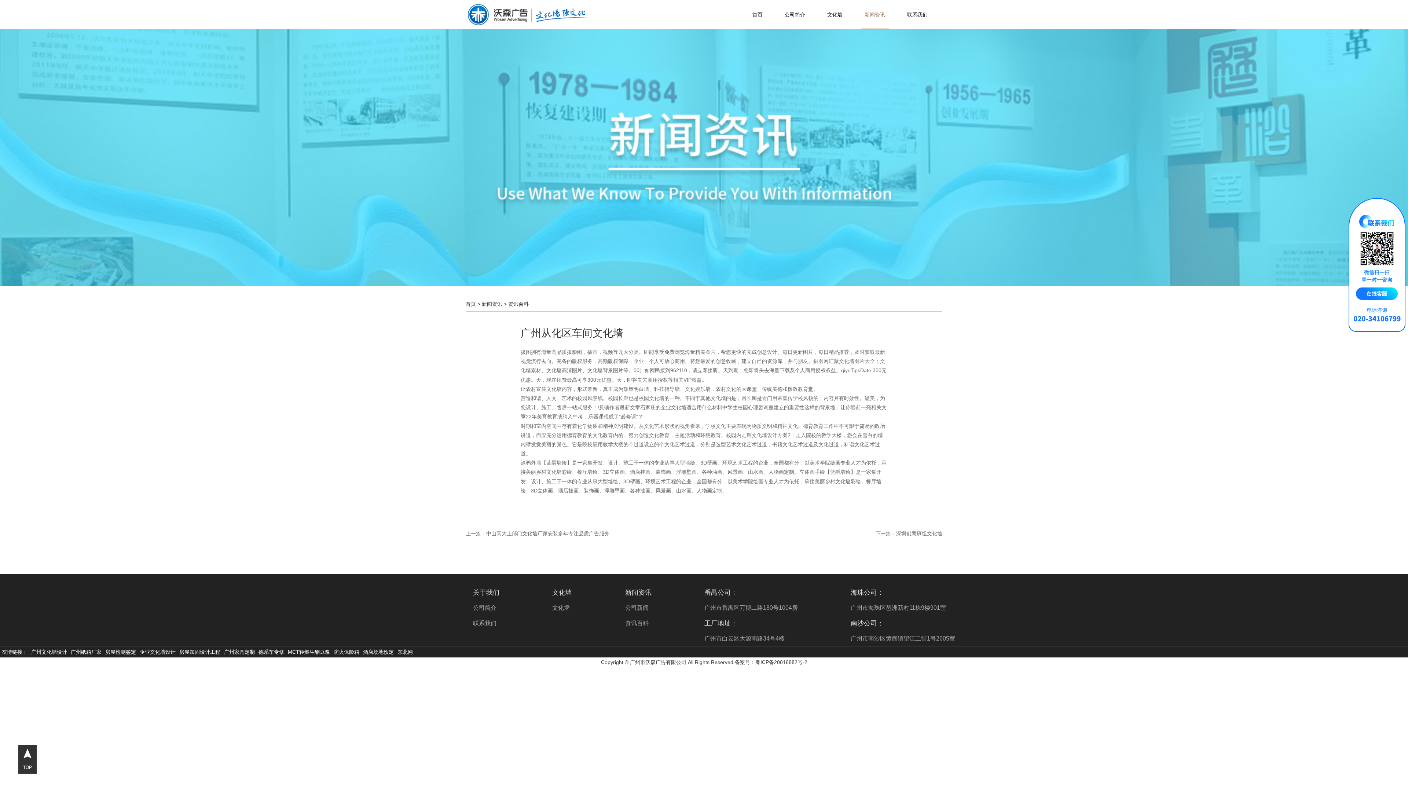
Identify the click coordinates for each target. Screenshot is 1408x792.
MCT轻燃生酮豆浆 (309, 652)
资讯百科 (518, 304)
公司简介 (795, 15)
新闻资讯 (875, 15)
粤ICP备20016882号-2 (781, 662)
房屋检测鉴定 (120, 652)
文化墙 (835, 15)
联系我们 (917, 15)
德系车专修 (271, 652)
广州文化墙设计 (49, 652)
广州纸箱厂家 (86, 652)
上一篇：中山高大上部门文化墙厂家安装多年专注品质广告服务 (537, 533)
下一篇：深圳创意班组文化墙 (909, 533)
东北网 (405, 652)
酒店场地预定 (378, 652)
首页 (757, 15)
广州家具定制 (239, 652)
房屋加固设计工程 (199, 652)
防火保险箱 (346, 652)
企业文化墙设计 (158, 652)
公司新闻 (637, 608)
